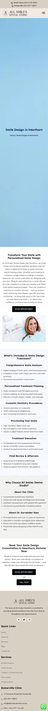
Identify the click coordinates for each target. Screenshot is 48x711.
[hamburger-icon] (43, 13)
